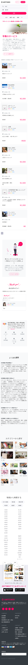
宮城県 (5, 516)
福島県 (5, 522)
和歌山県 (6, 540)
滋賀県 (19, 528)
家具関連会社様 (18, 629)
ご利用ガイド (5, 627)
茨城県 (5, 524)
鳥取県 (5, 542)
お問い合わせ (5, 632)
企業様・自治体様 (19, 627)
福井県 (19, 514)
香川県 (5, 554)
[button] (6, 334)
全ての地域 (5, 502)
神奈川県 (21, 502)
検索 (14, 13)
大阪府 (12, 505)
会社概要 (4, 615)
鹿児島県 (20, 552)
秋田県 (5, 518)
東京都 (13, 502)
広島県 (5, 548)
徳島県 (5, 552)
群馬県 (5, 528)
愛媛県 (19, 536)
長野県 (19, 518)
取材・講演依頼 (18, 632)
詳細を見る (13, 329)
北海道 (5, 509)
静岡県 (19, 522)
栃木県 (5, 526)
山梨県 (19, 516)
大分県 (19, 548)
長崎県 (19, 544)
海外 (20, 557)
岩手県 (5, 514)
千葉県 (5, 530)
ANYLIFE (17, 615)
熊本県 (19, 546)
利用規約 (4, 617)
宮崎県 (19, 550)
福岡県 (19, 540)
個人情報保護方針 (6, 622)
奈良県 (5, 538)
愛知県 (19, 524)
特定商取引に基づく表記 (7, 620)
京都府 (19, 505)
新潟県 (5, 532)
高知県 (19, 538)
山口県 (5, 550)
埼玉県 (5, 505)
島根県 (5, 544)
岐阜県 (19, 520)
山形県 (5, 520)
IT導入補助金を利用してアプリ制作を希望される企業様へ (20, 636)
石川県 (19, 512)
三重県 (19, 526)
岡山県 (5, 546)
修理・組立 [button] (12, 17)
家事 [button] (18, 17)
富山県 (19, 509)
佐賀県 (19, 542)
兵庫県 (5, 536)
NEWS (16, 617)
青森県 (5, 512)
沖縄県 (19, 554)
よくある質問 (5, 629)
